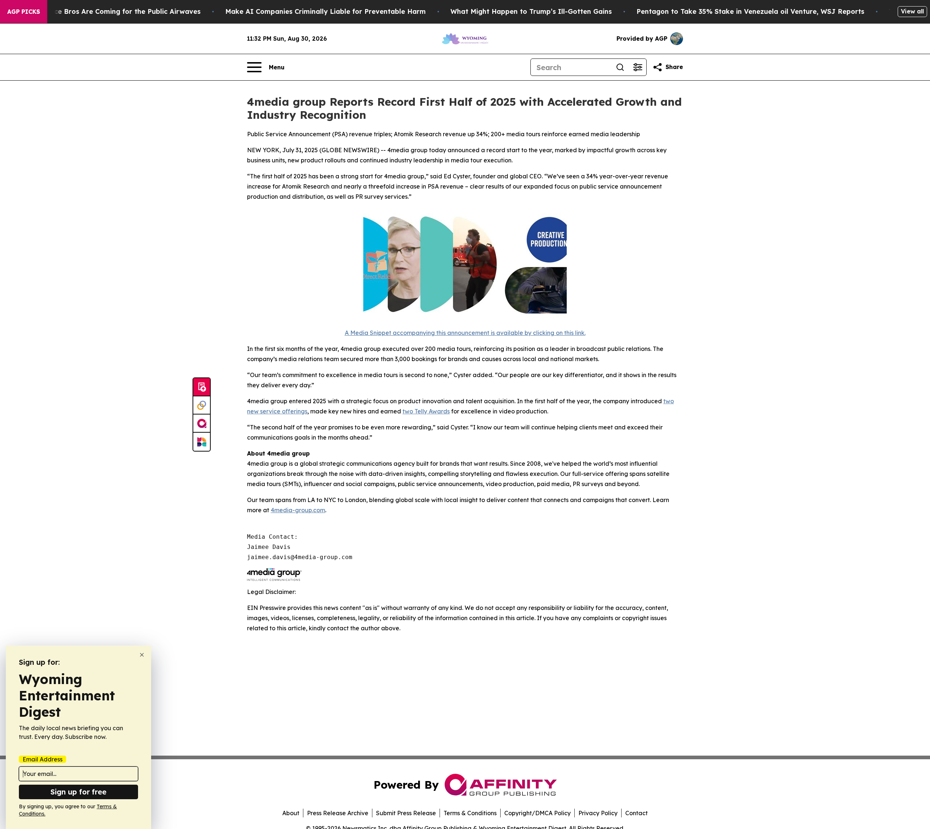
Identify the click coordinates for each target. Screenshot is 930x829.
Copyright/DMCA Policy (537, 813)
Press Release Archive (337, 813)
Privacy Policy (598, 813)
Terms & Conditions (470, 813)
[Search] (620, 67)
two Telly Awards (426, 411)
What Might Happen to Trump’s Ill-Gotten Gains (531, 11)
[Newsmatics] (201, 442)
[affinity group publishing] (201, 423)
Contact (636, 813)
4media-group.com (298, 510)
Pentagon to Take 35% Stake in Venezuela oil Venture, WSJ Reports (750, 11)
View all (912, 11)
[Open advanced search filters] (637, 67)
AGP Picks (23, 11)
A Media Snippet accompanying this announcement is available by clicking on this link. (465, 332)
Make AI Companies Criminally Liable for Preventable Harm (325, 11)
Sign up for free (78, 791)
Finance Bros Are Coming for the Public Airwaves (118, 11)
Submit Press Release (406, 813)
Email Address (42, 759)
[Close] (141, 654)
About (290, 813)
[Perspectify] (201, 405)
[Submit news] (201, 387)
